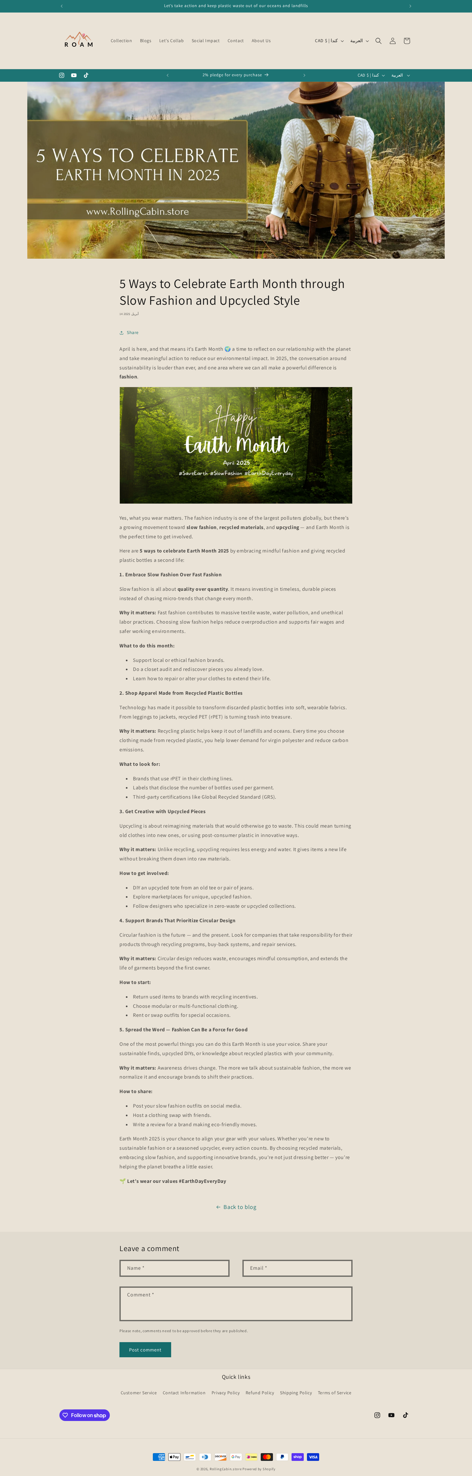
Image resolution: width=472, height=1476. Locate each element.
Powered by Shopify (258, 1469)
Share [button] (133, 332)
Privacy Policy (226, 1393)
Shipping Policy (296, 1393)
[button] (378, 41)
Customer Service (139, 1393)
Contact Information (184, 1393)
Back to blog (239, 1207)
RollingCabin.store (226, 1469)
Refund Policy (260, 1393)
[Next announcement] (410, 6)
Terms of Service (335, 1393)
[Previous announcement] (62, 6)
